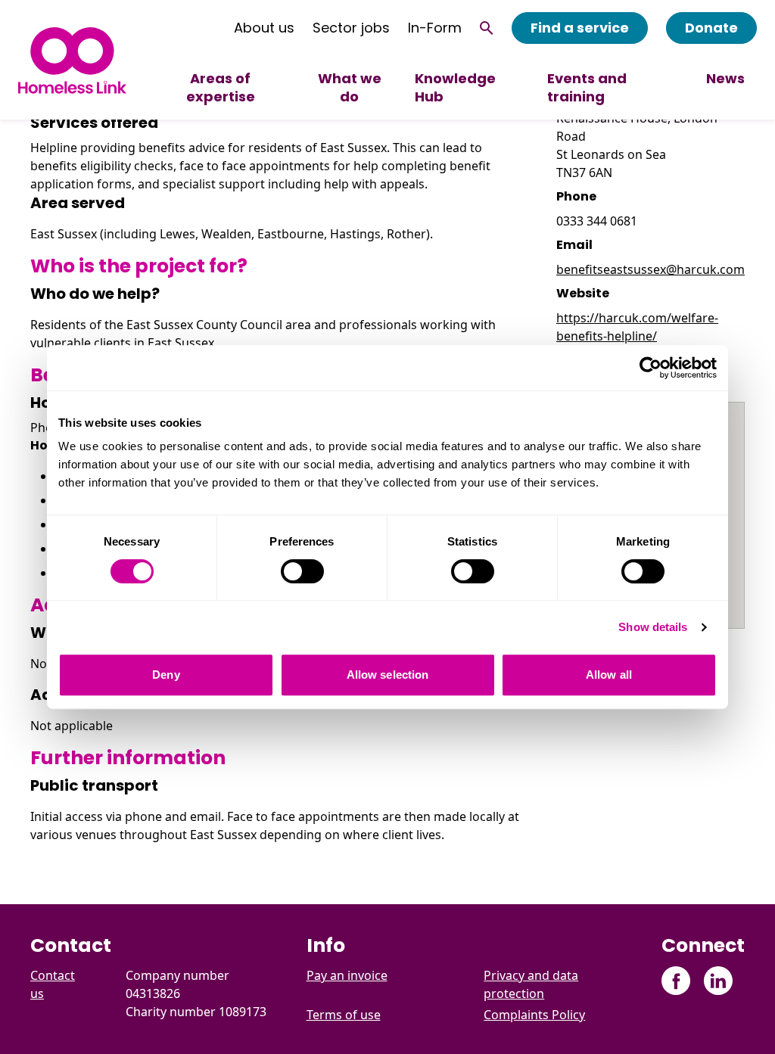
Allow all (609, 674)
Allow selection (388, 674)
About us (264, 28)
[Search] (486, 28)
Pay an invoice (347, 975)
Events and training (587, 87)
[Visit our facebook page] (676, 981)
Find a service (580, 27)
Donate (711, 27)
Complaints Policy (534, 1014)
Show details (652, 626)
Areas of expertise (220, 87)
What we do (349, 87)
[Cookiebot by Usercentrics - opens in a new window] (650, 367)
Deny (165, 674)
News (725, 78)
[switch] (302, 571)
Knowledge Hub (455, 87)
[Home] (72, 60)
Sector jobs (351, 28)
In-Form (435, 28)
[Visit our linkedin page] (718, 981)
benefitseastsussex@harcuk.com (650, 269)
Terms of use (344, 1014)
